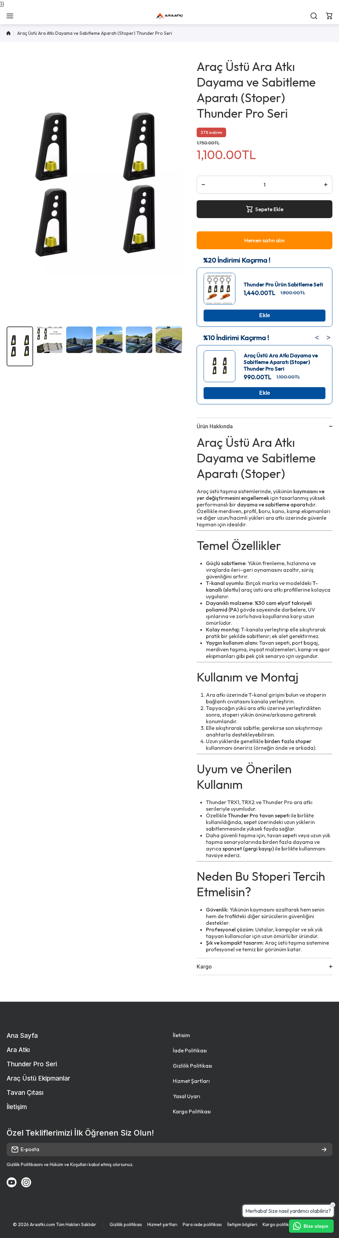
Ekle (264, 315)
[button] (329, 16)
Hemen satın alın (264, 240)
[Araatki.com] (169, 16)
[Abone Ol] (324, 1149)
